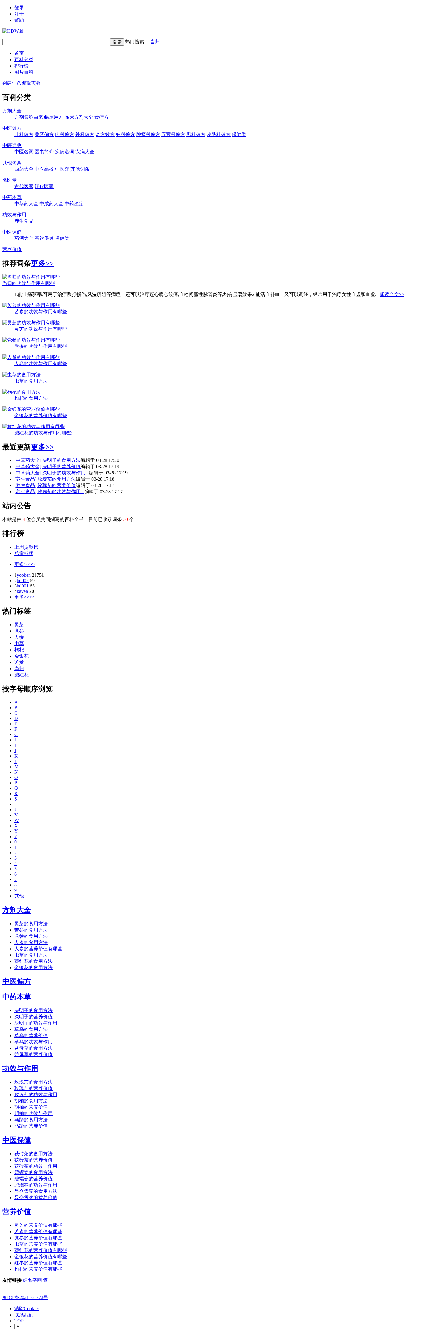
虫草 (19, 643)
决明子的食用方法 (61, 460)
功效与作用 (14, 214)
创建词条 (12, 83)
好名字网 (32, 1280)
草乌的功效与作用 (33, 1041)
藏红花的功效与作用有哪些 (43, 432)
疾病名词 (64, 151)
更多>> (42, 263)
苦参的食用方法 (31, 929)
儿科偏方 (23, 134)
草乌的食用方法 (31, 1029)
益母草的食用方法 (33, 1048)
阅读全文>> (392, 294)
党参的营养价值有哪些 (38, 1237)
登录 (19, 7)
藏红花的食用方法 (33, 961)
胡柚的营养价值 (31, 1107)
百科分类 (23, 59)
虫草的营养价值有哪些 (38, 1244)
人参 (19, 637)
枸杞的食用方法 (31, 398)
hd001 (23, 585)
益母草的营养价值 (33, 1054)
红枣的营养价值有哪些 (38, 1262)
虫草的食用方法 (31, 380)
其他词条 (12, 162)
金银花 (21, 655)
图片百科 (23, 72)
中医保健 (12, 232)
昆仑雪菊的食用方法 (35, 1191)
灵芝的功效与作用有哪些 (40, 328)
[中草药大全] (28, 460)
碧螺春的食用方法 (33, 1172)
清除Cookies (26, 1308)
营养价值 (12, 249)
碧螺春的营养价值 (33, 1178)
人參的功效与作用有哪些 (40, 363)
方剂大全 (12, 110)
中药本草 (12, 197)
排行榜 (21, 65)
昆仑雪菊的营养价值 (35, 1197)
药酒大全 (23, 238)
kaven (22, 591)
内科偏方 (64, 134)
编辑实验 (31, 83)
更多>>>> (24, 564)
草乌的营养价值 (31, 1035)
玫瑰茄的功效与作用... (61, 491)
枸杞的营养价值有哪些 (38, 1269)
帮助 (19, 20)
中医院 (62, 169)
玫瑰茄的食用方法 (57, 479)
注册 (19, 13)
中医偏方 (12, 128)
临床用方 (53, 117)
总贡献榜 (23, 553)
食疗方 (101, 117)
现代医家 (44, 186)
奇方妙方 (105, 134)
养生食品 (23, 220)
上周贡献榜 (26, 547)
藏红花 (21, 674)
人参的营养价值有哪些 (38, 948)
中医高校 (44, 169)
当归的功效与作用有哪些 (28, 283)
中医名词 (23, 151)
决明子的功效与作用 (35, 1022)
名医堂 (9, 180)
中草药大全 (26, 203)
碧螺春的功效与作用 (35, 1185)
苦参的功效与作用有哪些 (40, 311)
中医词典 (12, 145)
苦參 (19, 662)
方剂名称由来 (28, 117)
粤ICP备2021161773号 (25, 1297)
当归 (155, 41)
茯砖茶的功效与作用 (35, 1166)
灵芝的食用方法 (31, 923)
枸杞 (19, 649)
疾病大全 (84, 151)
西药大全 (23, 169)
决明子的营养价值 (61, 466)
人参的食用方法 (31, 942)
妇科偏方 (125, 134)
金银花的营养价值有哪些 (40, 415)
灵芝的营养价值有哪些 (38, 1225)
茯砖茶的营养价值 (33, 1159)
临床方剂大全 (79, 117)
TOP (19, 1320)
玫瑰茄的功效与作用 (35, 1094)
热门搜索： (142, 41)
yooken (24, 575)
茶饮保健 (44, 238)
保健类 (239, 134)
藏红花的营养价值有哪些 (40, 1250)
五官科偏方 (173, 134)
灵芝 (19, 624)
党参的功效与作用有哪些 (40, 346)
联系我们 (23, 1314)
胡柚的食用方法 (31, 1100)
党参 (19, 630)
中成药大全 (51, 203)
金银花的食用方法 (33, 967)
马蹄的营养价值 (31, 1125)
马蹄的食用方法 (31, 1119)
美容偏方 (44, 134)
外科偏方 (84, 134)
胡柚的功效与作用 (33, 1113)
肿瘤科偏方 (148, 134)
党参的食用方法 (31, 936)
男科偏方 (195, 134)
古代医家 (23, 186)
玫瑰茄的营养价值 (57, 485)
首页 (19, 53)
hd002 (23, 580)
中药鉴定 (74, 203)
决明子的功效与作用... (65, 472)
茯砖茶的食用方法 (33, 1153)
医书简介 (44, 151)
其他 (19, 895)
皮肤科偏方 (219, 134)
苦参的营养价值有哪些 (38, 1231)
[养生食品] (26, 479)
